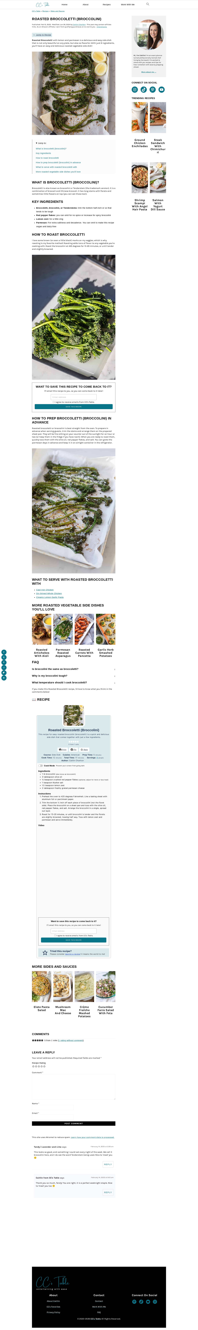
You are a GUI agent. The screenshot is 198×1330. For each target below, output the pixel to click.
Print (63, 749)
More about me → (148, 72)
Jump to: (42, 143)
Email (35, 1113)
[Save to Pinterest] (4, 662)
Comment (37, 1072)
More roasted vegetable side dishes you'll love (58, 172)
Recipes (107, 4)
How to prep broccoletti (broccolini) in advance (58, 162)
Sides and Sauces (58, 11)
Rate (85, 749)
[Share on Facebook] (4, 652)
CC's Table (36, 11)
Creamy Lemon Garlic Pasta (50, 597)
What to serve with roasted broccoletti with (56, 167)
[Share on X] (4, 657)
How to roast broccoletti (47, 158)
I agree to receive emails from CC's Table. (75, 402)
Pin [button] (74, 749)
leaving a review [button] (72, 954)
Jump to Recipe (43, 35)
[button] (70, 741)
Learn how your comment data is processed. (92, 1137)
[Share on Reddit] (4, 667)
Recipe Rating (39, 1063)
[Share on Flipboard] (4, 672)
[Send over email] (4, 678)
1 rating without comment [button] (71, 1040)
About (85, 4)
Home (64, 4)
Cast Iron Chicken (45, 590)
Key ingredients (43, 153)
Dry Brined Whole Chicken (49, 593)
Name (35, 1103)
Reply (108, 1164)
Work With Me (128, 4)
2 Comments (102, 27)
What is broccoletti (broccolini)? (51, 149)
